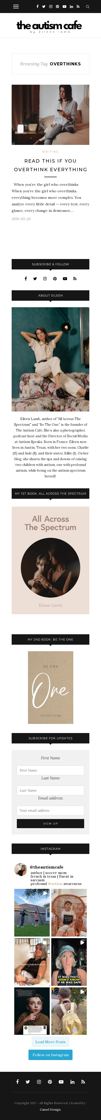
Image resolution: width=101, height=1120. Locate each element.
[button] (32, 913)
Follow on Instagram (51, 1055)
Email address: (50, 798)
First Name (50, 757)
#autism (55, 883)
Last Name (50, 778)
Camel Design (50, 1109)
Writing (50, 151)
